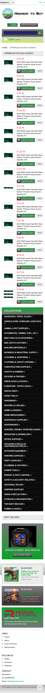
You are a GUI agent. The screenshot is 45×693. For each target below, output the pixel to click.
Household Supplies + (16, 420)
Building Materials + (15, 348)
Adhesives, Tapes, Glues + (18, 317)
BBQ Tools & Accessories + (19, 338)
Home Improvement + (15, 415)
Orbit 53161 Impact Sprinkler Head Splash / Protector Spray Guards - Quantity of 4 (29, 209)
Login (13, 25)
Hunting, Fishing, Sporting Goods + (23, 430)
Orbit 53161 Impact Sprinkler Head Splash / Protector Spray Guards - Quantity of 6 (29, 243)
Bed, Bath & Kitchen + (15, 343)
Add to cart (27, 71)
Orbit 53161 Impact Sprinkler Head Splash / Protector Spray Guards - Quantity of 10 (29, 64)
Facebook (8, 662)
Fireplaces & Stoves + (16, 381)
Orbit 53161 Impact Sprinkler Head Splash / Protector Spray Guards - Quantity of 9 (29, 295)
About (6, 640)
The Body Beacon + (14, 504)
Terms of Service (10, 644)
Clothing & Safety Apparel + (20, 362)
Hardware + (10, 401)
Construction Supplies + (18, 367)
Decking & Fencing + (15, 377)
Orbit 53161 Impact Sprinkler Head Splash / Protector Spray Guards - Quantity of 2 (29, 133)
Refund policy (9, 647)
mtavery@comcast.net (15, 681)
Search (7, 637)
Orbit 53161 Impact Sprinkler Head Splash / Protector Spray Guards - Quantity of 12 (29, 99)
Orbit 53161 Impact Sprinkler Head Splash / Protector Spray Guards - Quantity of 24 (29, 174)
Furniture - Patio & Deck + (18, 386)
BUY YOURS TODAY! (22, 555)
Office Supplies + (13, 439)
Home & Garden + (13, 410)
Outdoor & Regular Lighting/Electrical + (16, 445)
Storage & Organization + (18, 499)
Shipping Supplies (14, 489)
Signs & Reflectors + (15, 494)
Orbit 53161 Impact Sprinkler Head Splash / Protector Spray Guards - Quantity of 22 (29, 157)
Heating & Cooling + (15, 405)
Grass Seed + (11, 391)
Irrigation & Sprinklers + (18, 434)
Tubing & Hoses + (13, 509)
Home (4, 48)
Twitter (6, 659)
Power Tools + (12, 470)
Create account (28, 25)
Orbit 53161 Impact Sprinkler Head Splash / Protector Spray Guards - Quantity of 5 (29, 226)
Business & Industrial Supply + (21, 352)
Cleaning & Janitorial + (17, 357)
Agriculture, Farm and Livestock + (22, 322)
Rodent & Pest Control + (18, 475)
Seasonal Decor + (14, 485)
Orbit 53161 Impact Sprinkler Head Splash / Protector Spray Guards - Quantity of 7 (29, 260)
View (39, 71)
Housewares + (12, 425)
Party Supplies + (13, 461)
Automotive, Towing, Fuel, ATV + (21, 333)
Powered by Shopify (35, 687)
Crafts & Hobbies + (14, 372)
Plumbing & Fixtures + (16, 465)
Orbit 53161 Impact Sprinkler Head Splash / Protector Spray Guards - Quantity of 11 (29, 81)
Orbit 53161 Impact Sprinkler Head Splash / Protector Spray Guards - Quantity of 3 (29, 192)
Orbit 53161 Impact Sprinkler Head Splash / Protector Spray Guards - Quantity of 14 (29, 116)
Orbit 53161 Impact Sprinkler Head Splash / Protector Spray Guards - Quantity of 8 (29, 278)
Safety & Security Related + (20, 480)
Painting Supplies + (14, 456)
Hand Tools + (11, 396)
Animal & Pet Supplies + (17, 328)
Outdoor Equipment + (16, 451)
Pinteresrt (8, 666)
